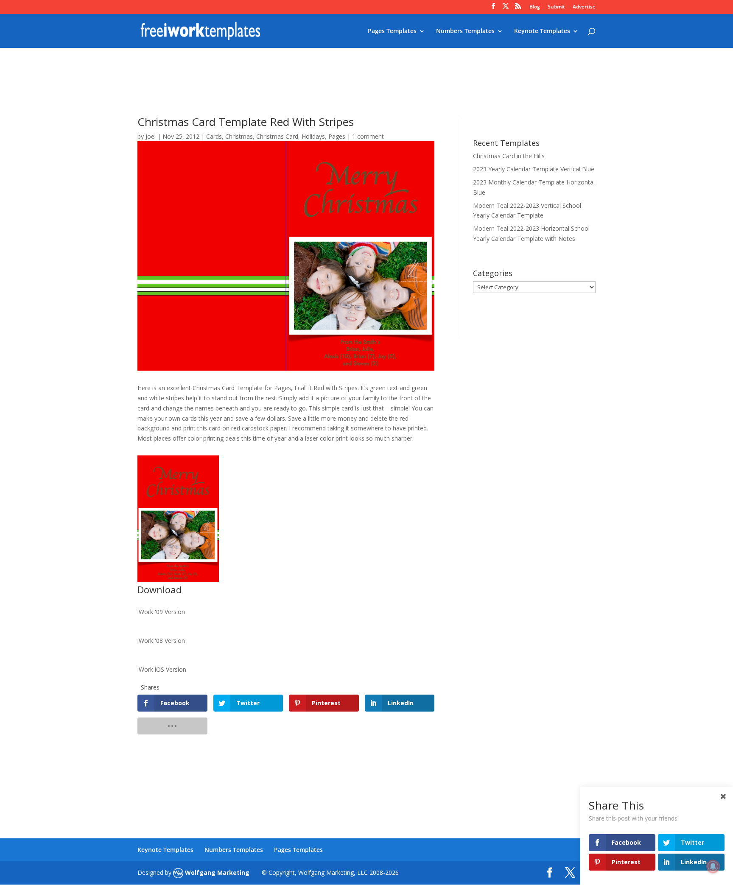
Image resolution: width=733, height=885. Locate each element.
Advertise (584, 7)
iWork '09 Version (161, 612)
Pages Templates (392, 31)
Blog (534, 7)
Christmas (239, 136)
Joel (150, 136)
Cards (214, 136)
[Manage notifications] (713, 866)
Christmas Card (277, 136)
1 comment (368, 136)
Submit (556, 7)
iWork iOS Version (161, 669)
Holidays (313, 136)
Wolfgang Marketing (216, 872)
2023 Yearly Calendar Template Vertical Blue (533, 169)
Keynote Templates (542, 31)
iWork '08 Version (161, 641)
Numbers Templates (465, 31)
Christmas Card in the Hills (509, 156)
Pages (336, 136)
